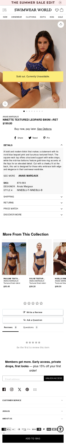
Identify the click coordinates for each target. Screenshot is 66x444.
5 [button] (35, 111)
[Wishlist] (57, 11)
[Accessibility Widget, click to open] (60, 429)
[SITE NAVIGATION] (3, 10)
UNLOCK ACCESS (53, 378)
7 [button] (40, 111)
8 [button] (42, 111)
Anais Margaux (11, 116)
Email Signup (35, 390)
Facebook (4, 390)
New (5, 17)
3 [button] (29, 111)
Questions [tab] (28, 327)
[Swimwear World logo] (33, 10)
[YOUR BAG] (62, 10)
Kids (52, 17)
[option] (33, 64)
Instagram (12, 390)
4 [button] (32, 111)
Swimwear (16, 17)
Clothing (31, 17)
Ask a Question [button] (34, 320)
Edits (43, 17)
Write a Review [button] (34, 312)
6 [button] (37, 111)
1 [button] (24, 111)
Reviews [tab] (8, 327)
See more (21, 175)
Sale (60, 17)
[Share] (61, 24)
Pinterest (28, 390)
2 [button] (27, 111)
